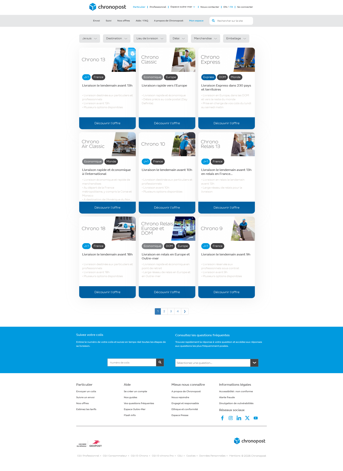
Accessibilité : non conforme (236, 391)
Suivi (108, 20)
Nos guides (130, 397)
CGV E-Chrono (139, 455)
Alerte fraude (227, 397)
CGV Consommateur (115, 455)
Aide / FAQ (142, 20)
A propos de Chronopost (168, 20)
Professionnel (158, 7)
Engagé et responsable (185, 403)
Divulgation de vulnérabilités (236, 403)
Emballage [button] (233, 38)
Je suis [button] (87, 38)
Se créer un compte (135, 391)
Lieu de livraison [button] (147, 38)
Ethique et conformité (185, 409)
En (225, 7)
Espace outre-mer (181, 7)
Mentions (234, 455)
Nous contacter (209, 7)
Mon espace (196, 20)
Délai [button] (176, 38)
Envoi (96, 20)
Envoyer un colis (86, 391)
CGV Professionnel (88, 455)
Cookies (191, 455)
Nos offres (123, 20)
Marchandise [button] (203, 38)
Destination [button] (114, 38)
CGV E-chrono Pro (163, 455)
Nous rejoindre (180, 397)
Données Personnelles (212, 455)
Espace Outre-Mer (134, 409)
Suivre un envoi (85, 397)
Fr (231, 7)
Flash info (130, 415)
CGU (180, 455)
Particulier (139, 7)
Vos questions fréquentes (139, 403)
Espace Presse (180, 415)
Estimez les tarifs (86, 409)
